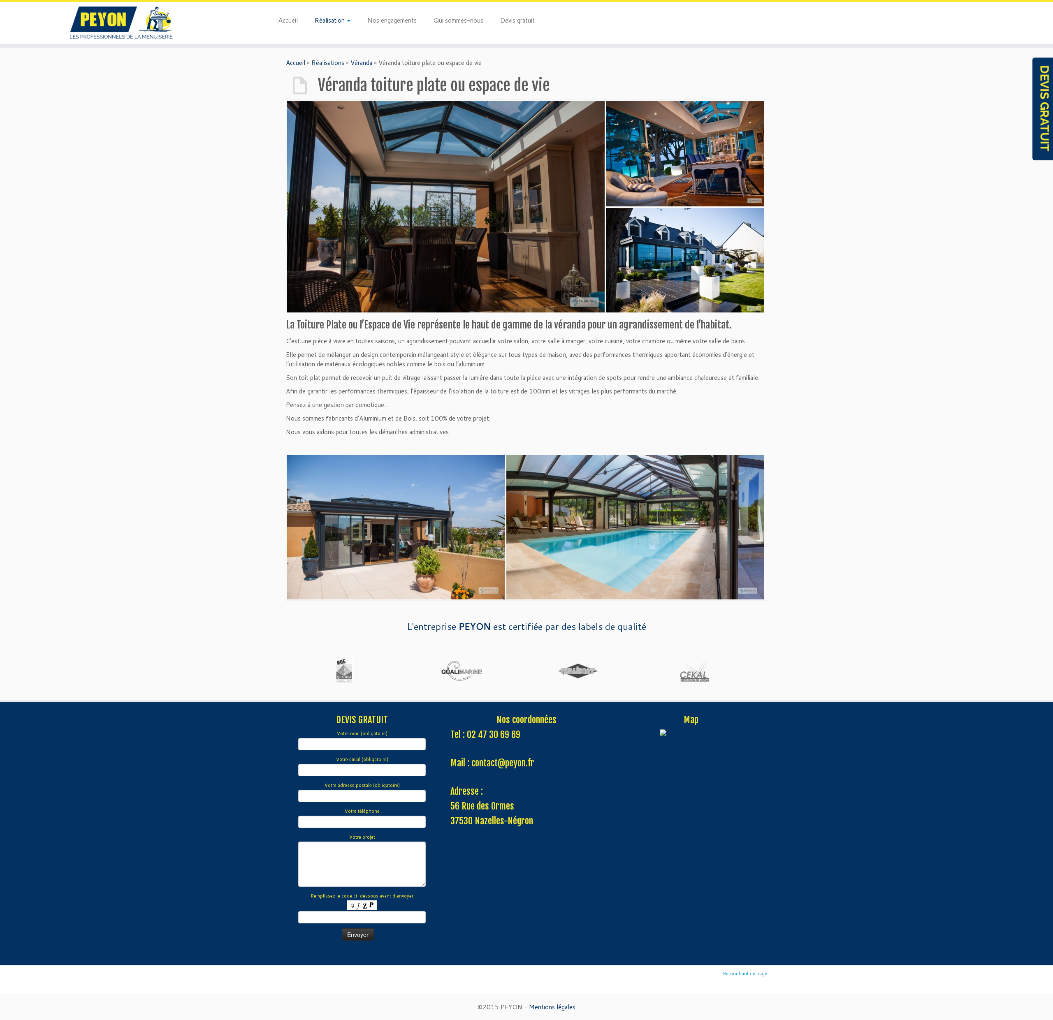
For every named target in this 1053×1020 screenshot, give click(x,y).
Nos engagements (392, 20)
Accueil (288, 20)
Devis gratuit (517, 20)
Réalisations (327, 62)
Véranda (361, 62)
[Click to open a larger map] (691, 733)
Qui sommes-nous (458, 20)
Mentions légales (552, 1007)
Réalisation (330, 20)
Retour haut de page (745, 973)
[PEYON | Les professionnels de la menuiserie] (121, 22)
